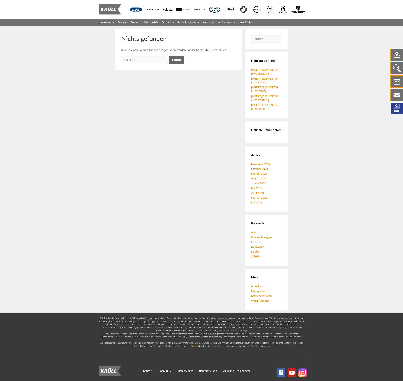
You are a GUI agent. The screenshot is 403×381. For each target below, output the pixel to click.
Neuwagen (257, 247)
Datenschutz (185, 371)
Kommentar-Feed (261, 296)
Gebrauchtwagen (261, 237)
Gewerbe (256, 242)
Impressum (165, 371)
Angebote (135, 22)
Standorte (122, 22)
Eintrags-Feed (259, 291)
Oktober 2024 (259, 169)
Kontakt (147, 371)
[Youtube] (292, 372)
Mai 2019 (257, 202)
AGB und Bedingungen (237, 371)
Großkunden (208, 22)
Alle (253, 232)
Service (255, 251)
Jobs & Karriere (246, 22)
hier (193, 346)
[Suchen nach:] (145, 59)
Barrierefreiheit (208, 371)
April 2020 (257, 193)
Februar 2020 (259, 197)
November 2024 (261, 164)
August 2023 (259, 178)
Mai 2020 (257, 188)
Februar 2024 (259, 173)
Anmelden (257, 286)
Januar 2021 (258, 183)
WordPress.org (260, 301)
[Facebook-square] (281, 372)
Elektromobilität (150, 22)
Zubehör (256, 256)
